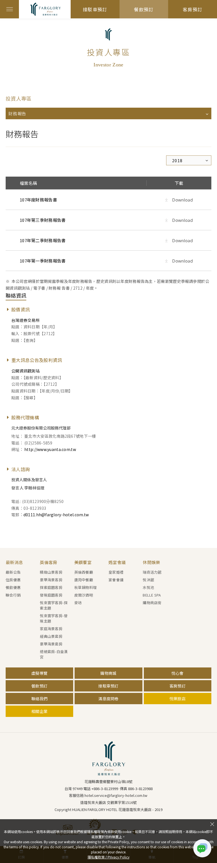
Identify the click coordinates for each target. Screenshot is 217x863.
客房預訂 (192, 9)
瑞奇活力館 (152, 572)
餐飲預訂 (143, 9)
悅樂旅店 (178, 698)
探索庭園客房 (51, 587)
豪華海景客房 (51, 579)
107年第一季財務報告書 (43, 261)
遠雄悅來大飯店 (50, 9)
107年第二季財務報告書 (43, 240)
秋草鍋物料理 (85, 587)
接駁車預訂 (95, 9)
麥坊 (78, 602)
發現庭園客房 (51, 595)
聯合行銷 (13, 595)
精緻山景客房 (51, 572)
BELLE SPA (152, 595)
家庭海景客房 (51, 628)
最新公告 (13, 572)
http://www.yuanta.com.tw (50, 449)
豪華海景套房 (51, 644)
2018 (177, 160)
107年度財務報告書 (38, 200)
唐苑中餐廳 (83, 579)
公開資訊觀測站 (25, 371)
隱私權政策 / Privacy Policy (108, 857)
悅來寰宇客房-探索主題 (54, 605)
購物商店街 (152, 602)
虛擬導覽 (39, 673)
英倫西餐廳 (83, 572)
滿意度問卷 (108, 698)
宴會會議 (115, 579)
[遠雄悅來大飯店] (108, 758)
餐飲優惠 (13, 587)
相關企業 (39, 711)
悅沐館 (148, 579)
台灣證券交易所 (25, 320)
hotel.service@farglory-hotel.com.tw (115, 795)
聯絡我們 (39, 698)
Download (182, 200)
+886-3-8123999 (105, 788)
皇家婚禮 (115, 572)
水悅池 (148, 587)
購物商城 (108, 673)
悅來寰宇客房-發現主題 (54, 618)
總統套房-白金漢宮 (54, 654)
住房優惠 (13, 579)
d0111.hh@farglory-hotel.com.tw (56, 514)
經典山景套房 (51, 636)
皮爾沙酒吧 (83, 595)
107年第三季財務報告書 (43, 220)
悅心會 (178, 673)
